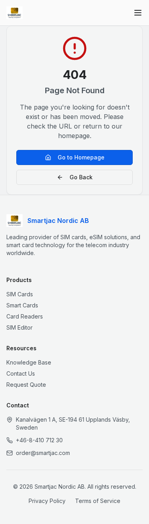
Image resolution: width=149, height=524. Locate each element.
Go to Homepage (81, 157)
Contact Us (20, 373)
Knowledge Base (28, 362)
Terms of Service (97, 500)
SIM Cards (19, 294)
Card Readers (24, 316)
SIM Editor (19, 327)
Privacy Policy (47, 500)
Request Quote (26, 384)
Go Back (81, 177)
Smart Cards (22, 305)
